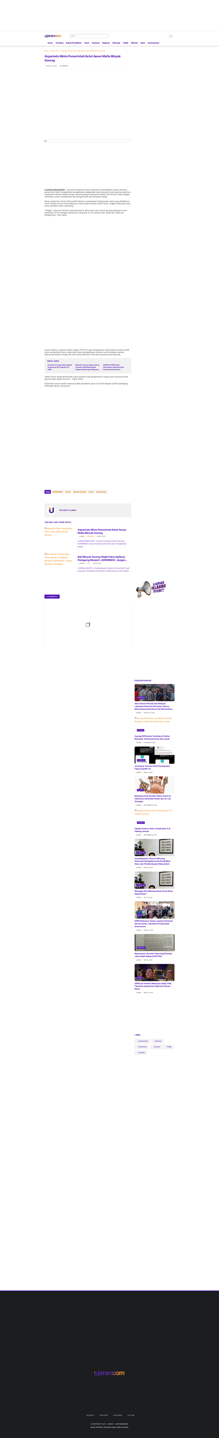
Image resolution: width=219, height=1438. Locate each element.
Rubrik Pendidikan (74, 43)
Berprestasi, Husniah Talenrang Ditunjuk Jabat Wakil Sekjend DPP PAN (153, 954)
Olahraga (116, 43)
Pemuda (141, 730)
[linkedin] (65, 498)
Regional (106, 43)
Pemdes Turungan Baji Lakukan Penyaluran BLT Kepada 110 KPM (60, 367)
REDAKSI (125, 1427)
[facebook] (162, 43)
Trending (59, 43)
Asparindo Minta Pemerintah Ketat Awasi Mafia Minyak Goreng (102, 531)
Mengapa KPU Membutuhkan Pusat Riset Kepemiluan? (154, 892)
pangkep (141, 822)
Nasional (95, 43)
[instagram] (169, 43)
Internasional (153, 43)
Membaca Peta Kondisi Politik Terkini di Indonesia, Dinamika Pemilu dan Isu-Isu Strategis (153, 799)
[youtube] (173, 43)
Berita (68, 492)
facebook (90, 1415)
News (86, 43)
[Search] (107, 36)
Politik (125, 43)
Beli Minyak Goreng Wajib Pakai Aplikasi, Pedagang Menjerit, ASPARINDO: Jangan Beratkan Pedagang (101, 558)
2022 (88, 563)
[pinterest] (60, 498)
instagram (117, 1415)
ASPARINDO (58, 492)
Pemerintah (55, 51)
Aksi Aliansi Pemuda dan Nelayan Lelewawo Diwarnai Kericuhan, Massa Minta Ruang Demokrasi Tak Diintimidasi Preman (153, 706)
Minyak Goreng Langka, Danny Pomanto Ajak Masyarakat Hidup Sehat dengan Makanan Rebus (87, 367)
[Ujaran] (52, 37)
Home (50, 43)
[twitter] (51, 498)
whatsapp (104, 1415)
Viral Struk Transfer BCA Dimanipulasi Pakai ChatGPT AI (152, 767)
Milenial (134, 43)
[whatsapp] (166, 43)
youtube (131, 1415)
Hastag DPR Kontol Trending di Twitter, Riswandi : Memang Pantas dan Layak (152, 737)
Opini (142, 43)
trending (141, 697)
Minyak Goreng (79, 492)
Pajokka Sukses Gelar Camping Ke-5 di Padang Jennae (152, 829)
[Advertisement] (68, 16)
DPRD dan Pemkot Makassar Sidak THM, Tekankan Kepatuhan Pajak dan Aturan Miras (153, 986)
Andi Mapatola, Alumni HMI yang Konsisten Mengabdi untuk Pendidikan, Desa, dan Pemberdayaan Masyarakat (153, 861)
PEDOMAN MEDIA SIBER (112, 1427)
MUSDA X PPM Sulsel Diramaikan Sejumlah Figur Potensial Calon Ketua (113, 367)
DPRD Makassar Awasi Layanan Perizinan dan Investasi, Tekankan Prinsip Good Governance (154, 924)
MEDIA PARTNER (96, 1427)
